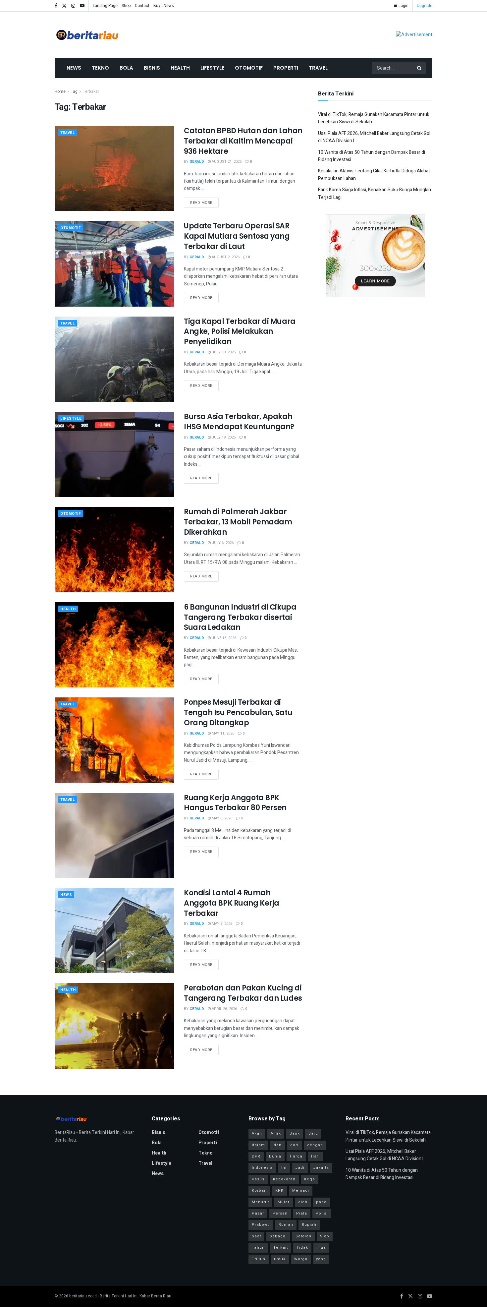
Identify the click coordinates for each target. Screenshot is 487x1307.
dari (294, 1145)
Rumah (286, 1224)
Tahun (258, 1247)
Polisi (322, 1213)
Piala (301, 1213)
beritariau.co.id (83, 1296)
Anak (276, 1133)
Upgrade (424, 6)
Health (180, 67)
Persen (280, 1213)
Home (60, 91)
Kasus (258, 1179)
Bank (295, 1133)
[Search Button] (420, 68)
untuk (280, 1259)
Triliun (258, 1259)
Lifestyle (212, 67)
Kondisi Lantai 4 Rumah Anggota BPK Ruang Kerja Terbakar (231, 903)
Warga (300, 1259)
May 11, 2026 (222, 733)
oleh (302, 1202)
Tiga (321, 1247)
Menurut (260, 1202)
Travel (318, 67)
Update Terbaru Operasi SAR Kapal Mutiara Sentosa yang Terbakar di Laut (237, 236)
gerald (196, 161)
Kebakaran (284, 1179)
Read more (201, 203)
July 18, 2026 (223, 437)
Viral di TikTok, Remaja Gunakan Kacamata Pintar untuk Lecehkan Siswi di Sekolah (388, 1136)
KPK (279, 1190)
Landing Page (105, 6)
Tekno (100, 67)
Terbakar (91, 91)
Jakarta (321, 1167)
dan (278, 1145)
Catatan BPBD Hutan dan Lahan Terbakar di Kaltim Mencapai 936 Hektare (243, 141)
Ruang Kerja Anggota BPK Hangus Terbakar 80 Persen (235, 803)
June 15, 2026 (223, 638)
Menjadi (300, 1190)
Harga (296, 1156)
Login (403, 6)
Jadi (299, 1167)
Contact (142, 6)
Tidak (302, 1247)
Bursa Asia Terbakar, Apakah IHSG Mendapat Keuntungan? (239, 421)
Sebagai (278, 1236)
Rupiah (309, 1224)
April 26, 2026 (224, 1009)
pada (321, 1202)
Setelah (303, 1236)
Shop (126, 6)
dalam (258, 1145)
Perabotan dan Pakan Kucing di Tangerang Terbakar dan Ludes (243, 993)
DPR (256, 1156)
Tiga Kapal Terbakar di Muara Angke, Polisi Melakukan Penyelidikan (240, 331)
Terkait (280, 1247)
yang (321, 1259)
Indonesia (262, 1167)
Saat (256, 1236)
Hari (315, 1156)
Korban (259, 1190)
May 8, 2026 (221, 818)
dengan (315, 1145)
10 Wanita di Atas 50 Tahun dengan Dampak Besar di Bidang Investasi (382, 1174)
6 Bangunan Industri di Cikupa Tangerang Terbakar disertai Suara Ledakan (240, 617)
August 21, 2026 (226, 161)
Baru (313, 1133)
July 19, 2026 (223, 352)
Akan (257, 1133)
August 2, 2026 (225, 257)
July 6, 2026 (222, 543)
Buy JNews (163, 6)
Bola (126, 67)
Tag (74, 91)
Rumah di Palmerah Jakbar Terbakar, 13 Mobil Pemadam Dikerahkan (238, 521)
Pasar (258, 1213)
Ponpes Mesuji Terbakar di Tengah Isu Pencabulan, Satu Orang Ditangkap (238, 712)
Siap (324, 1236)
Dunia (275, 1156)
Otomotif (249, 67)
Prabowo (261, 1224)
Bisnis (152, 67)
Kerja (309, 1179)
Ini (284, 1167)
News (74, 67)
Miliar (284, 1202)
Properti (285, 67)
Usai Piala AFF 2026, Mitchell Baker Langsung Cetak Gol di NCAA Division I (384, 1155)
